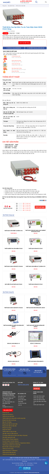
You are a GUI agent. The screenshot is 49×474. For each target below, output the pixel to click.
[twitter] (8, 385)
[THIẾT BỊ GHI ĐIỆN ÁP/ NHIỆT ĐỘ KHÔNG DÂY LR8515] (13, 318)
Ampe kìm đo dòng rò (7, 414)
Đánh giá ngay (40, 207)
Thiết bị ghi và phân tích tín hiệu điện (11, 444)
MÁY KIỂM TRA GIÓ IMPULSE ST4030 (13, 284)
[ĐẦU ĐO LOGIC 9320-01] (13, 354)
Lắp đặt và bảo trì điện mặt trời (10, 433)
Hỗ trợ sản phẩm (22, 399)
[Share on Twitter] (42, 200)
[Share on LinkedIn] (46, 200)
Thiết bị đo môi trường (7, 448)
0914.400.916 (27, 1)
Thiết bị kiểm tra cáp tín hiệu (9, 431)
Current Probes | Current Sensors (10, 441)
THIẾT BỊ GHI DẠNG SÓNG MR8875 (35, 361)
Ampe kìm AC (5, 412)
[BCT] (24, 468)
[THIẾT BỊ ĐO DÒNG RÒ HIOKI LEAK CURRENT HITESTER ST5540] (35, 223)
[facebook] (3, 385)
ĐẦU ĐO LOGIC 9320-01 (13, 361)
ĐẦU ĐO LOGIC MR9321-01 (13, 343)
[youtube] (6, 385)
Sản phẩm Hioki (22, 396)
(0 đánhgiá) (8, 31)
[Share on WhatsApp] (39, 200)
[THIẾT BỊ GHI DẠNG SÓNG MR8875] (35, 354)
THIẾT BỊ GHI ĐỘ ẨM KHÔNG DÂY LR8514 (35, 307)
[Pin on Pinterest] (44, 200)
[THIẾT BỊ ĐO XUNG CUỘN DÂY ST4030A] (13, 259)
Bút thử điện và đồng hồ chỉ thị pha (11, 446)
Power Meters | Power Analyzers (10, 439)
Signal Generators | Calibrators (9, 450)
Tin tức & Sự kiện (22, 403)
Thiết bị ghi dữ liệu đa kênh (9, 452)
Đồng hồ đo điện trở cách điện (9, 424)
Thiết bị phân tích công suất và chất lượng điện (13, 418)
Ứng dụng (20, 401)
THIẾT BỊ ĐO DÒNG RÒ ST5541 (36, 248)
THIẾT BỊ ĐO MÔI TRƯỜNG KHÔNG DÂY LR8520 (36, 326)
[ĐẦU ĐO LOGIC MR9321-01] (13, 336)
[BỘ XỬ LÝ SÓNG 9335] (35, 336)
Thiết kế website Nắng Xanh (34, 472)
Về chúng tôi (21, 398)
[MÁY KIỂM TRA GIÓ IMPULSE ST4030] (13, 277)
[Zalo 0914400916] (46, 462)
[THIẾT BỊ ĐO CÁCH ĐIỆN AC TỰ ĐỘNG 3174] (35, 259)
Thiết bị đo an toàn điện (8, 416)
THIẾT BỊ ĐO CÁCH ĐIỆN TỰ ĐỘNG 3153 (13, 230)
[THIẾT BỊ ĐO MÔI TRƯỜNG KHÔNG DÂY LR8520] (35, 318)
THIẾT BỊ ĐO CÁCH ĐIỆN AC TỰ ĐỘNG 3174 (35, 266)
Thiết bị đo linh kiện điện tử (9, 454)
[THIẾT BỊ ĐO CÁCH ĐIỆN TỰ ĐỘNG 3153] (13, 223)
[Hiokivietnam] (6, 2)
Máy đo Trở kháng (6, 422)
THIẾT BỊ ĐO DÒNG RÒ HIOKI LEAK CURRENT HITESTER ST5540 (35, 231)
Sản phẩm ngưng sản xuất (8, 437)
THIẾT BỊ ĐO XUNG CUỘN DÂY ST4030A (13, 266)
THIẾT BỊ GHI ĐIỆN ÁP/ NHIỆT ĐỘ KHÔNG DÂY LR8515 (13, 326)
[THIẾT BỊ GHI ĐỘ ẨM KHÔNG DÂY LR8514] (35, 300)
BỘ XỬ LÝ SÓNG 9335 (35, 343)
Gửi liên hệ (36, 388)
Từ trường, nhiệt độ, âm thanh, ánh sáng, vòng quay (14, 435)
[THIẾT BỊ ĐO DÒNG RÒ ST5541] (35, 241)
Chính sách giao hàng (38, 397)
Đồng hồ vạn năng (6, 427)
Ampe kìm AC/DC (6, 429)
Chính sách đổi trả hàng (39, 399)
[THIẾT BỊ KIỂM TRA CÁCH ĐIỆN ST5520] (13, 241)
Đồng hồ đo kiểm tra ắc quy (9, 420)
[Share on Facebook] (40, 200)
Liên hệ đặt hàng (24, 43)
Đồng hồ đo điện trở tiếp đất (9, 425)
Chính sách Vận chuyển (39, 396)
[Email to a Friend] (43, 200)
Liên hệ (20, 405)
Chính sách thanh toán (38, 404)
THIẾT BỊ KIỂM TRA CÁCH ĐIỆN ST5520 (13, 248)
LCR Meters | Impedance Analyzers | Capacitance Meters (16, 443)
